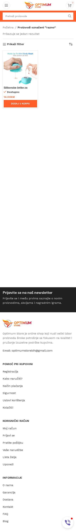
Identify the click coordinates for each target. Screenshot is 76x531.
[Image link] (17, 323)
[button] (67, 522)
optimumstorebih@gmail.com (32, 350)
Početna (8, 27)
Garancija (9, 492)
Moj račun (9, 428)
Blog (5, 521)
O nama (8, 485)
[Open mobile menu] (6, 5)
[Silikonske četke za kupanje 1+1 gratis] (20, 68)
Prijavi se (9, 435)
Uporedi (8, 464)
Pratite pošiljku (13, 442)
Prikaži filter (15, 44)
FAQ (5, 514)
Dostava (8, 499)
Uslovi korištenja (14, 400)
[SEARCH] (69, 16)
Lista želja (9, 457)
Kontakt (8, 506)
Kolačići (8, 407)
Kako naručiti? (12, 378)
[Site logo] (38, 5)
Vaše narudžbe (13, 450)
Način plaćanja (13, 386)
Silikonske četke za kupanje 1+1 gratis (16, 89)
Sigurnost (9, 393)
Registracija (10, 371)
